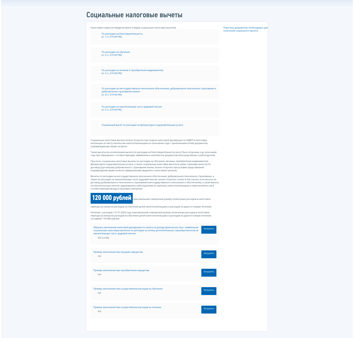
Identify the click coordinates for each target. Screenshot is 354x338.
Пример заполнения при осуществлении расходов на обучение (127, 288)
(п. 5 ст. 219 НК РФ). (112, 109)
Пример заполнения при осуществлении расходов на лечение (127, 307)
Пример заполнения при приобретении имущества (121, 270)
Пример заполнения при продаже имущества (118, 251)
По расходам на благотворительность (122, 33)
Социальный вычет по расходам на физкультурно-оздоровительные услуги (142, 124)
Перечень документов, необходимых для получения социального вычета (245, 29)
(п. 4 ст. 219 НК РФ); (112, 94)
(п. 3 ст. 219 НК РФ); (112, 73)
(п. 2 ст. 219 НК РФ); (112, 55)
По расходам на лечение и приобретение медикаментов (132, 70)
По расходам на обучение (116, 51)
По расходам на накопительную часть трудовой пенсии (132, 106)
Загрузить (209, 228)
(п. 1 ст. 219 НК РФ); (112, 36)
